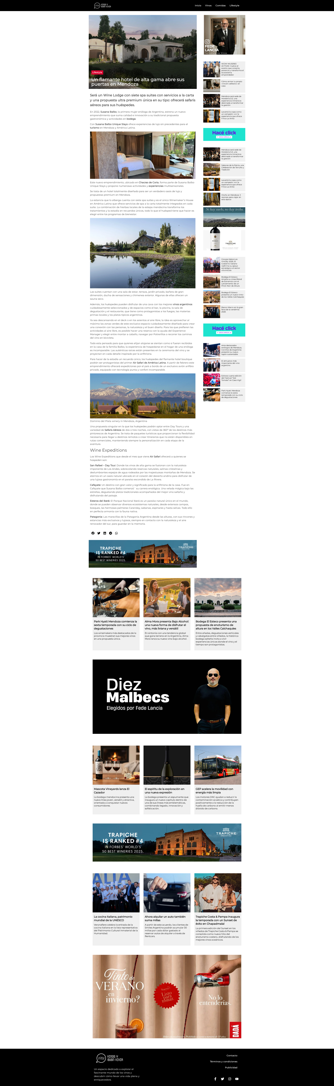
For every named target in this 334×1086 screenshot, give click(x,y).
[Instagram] (229, 1079)
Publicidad (231, 1067)
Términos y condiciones (223, 1061)
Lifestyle (234, 5)
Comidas (221, 5)
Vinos (208, 5)
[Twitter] (222, 1079)
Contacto (232, 1055)
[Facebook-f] (215, 1079)
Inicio (198, 5)
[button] (97, 72)
